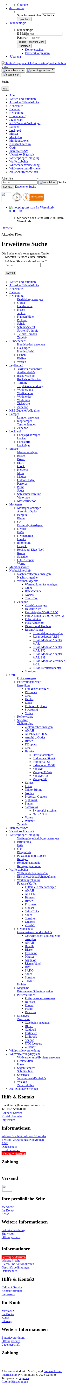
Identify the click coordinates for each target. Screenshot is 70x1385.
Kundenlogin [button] (17, 23)
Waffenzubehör (18, 161)
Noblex (29, 793)
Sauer (20, 490)
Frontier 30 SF (42, 761)
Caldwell (30, 1029)
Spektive (22, 720)
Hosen (21, 309)
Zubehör (22, 337)
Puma (20, 487)
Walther (29, 821)
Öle (19, 848)
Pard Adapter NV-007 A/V (41, 612)
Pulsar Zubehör (34, 622)
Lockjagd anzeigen (28, 434)
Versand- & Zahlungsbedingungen (23, 1139)
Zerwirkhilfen (25, 1085)
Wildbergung (25, 389)
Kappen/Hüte (25, 316)
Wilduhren (23, 400)
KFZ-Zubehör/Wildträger (24, 123)
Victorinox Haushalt (21, 154)
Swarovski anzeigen (45, 810)
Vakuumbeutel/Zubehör (31, 1078)
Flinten (29, 1005)
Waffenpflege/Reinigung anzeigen (38, 838)
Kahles (29, 699)
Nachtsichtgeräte (27, 577)
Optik (12, 147)
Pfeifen (21, 358)
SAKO (29, 970)
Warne (21, 563)
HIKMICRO (33, 591)
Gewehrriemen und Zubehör (34, 932)
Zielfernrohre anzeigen (39, 727)
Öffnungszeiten (11, 1237)
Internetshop (9, 1374)
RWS (28, 967)
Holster (21, 984)
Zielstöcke (23, 403)
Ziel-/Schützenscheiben (23, 172)
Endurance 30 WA (44, 758)
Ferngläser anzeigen (37, 688)
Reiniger (22, 859)
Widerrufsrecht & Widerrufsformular (24, 1136)
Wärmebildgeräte (27, 581)
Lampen (14, 126)
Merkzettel (8, 1207)
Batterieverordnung (13, 1230)
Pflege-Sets (24, 852)
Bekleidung (16, 112)
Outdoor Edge (26, 480)
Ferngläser (23, 685)
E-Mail (21, 33)
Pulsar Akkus (33, 619)
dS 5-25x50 (40, 814)
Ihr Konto (8, 1210)
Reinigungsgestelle (28, 862)
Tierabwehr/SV (18, 151)
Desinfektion (25, 1061)
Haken (21, 1064)
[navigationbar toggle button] (13, 70)
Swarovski (31, 709)
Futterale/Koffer (27, 883)
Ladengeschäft (10, 1344)
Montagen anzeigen (29, 508)
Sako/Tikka (32, 911)
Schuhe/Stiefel (26, 327)
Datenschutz (9, 1146)
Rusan (21, 553)
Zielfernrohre (25, 723)
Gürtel (21, 302)
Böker (21, 459)
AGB (5, 1143)
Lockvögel (23, 445)
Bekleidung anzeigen (30, 299)
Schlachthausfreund (29, 494)
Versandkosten (53, 1371)
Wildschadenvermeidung (24, 165)
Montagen (15, 137)
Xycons (24, 1378)
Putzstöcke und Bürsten (31, 855)
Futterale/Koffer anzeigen (40, 887)
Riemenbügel (33, 963)
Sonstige (22, 556)
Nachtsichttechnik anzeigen (34, 574)
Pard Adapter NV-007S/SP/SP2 (44, 615)
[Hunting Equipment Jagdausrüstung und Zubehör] (35, 66)
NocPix (29, 594)
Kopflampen (24, 421)
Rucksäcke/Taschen (29, 379)
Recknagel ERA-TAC (31, 549)
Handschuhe (24, 306)
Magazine (23, 987)
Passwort (22, 37)
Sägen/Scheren (26, 1067)
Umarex (30, 921)
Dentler (21, 528)
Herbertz (22, 469)
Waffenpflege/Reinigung (24, 158)
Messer (13, 133)
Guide (28, 588)
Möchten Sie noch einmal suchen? (26, 261)
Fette (20, 845)
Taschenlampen (26, 424)
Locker (21, 438)
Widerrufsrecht (11, 1260)
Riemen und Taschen (38, 626)
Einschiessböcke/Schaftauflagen (36, 876)
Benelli (29, 946)
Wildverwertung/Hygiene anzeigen (38, 1057)
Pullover (22, 320)
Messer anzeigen (27, 452)
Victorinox (23, 497)
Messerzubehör (26, 501)
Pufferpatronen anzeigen (40, 998)
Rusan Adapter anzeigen (48, 633)
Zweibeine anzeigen (37, 1022)
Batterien (14, 109)
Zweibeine (23, 1019)
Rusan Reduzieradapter (47, 668)
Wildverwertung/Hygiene (24, 168)
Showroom (8, 1233)
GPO (28, 695)
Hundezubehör (26, 351)
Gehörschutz (25, 928)
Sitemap (6, 1321)
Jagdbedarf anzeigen (29, 368)
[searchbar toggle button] (11, 75)
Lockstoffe (23, 441)
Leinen (21, 354)
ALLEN (30, 894)
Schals (21, 323)
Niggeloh (30, 960)
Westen (21, 361)
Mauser (21, 476)
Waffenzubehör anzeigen (32, 873)
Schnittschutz (25, 1071)
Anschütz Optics (27, 511)
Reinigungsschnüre (29, 866)
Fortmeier (31, 1033)
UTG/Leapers (25, 560)
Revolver (30, 1012)
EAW (20, 532)
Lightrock (31, 1036)
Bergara (22, 514)
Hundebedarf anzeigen (31, 344)
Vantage (38, 768)
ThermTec (31, 598)
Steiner (29, 803)
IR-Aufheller (33, 608)
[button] (16, 8)
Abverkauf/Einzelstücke (24, 102)
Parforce (22, 483)
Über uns (22, 4)
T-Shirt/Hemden (27, 334)
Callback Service (12, 1112)
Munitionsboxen (19, 140)
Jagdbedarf (16, 119)
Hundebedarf (17, 116)
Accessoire (16, 105)
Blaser (21, 455)
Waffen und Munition (22, 98)
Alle (12, 95)
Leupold (22, 546)
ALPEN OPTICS (36, 734)
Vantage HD (40, 775)
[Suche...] (48, 182)
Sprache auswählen (29, 15)
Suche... (63, 182)
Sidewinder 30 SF (44, 765)
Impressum (8, 1119)
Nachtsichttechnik (20, 144)
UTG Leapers (33, 1043)
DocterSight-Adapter (30, 525)
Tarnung (22, 382)
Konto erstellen (34, 49)
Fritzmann (31, 904)
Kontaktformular (12, 1116)
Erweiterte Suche (25, 186)
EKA (20, 462)
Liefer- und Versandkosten (18, 1264)
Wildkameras (25, 393)
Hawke (21, 539)
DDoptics (31, 692)
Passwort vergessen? (37, 53)
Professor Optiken (36, 706)
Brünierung (24, 841)
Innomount (24, 542)
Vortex (29, 713)
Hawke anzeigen (43, 754)
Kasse (5, 1214)
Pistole (29, 1008)
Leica (28, 702)
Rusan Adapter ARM (46, 636)
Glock (21, 466)
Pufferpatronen (26, 994)
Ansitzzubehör (26, 372)
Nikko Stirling (33, 789)
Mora (20, 473)
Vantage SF (40, 779)
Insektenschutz (26, 375)
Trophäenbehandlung (30, 386)
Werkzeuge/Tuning (28, 880)
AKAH (29, 730)
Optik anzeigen (26, 678)
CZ (19, 521)
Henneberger (25, 535)
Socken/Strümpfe (27, 330)
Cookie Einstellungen (15, 1381)
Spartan (29, 1040)
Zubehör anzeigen (36, 605)
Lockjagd (15, 130)
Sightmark (31, 800)
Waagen (22, 1081)
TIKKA (30, 981)
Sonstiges (31, 671)
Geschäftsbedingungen (16, 1267)
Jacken (21, 313)
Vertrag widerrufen (14, 1153)
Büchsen (30, 1001)
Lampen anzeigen (28, 417)
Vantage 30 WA (42, 772)
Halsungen (23, 348)
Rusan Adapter (34, 629)
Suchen (10, 272)
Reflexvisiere (25, 716)
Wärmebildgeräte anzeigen (41, 584)
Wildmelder (24, 396)
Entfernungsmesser (28, 681)
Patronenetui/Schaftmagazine (35, 991)
